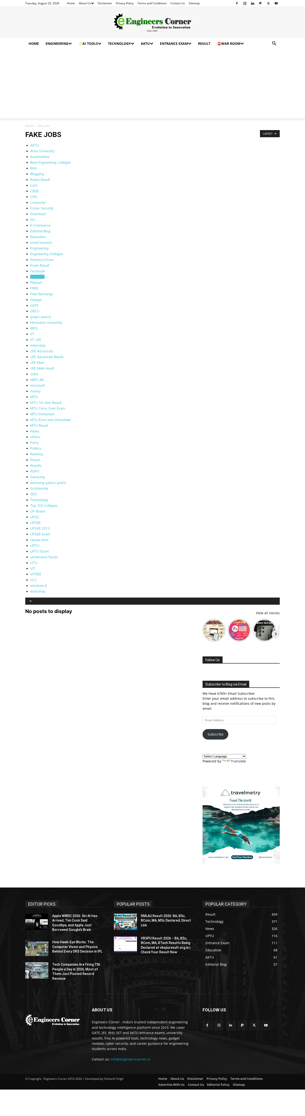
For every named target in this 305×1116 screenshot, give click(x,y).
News (34, 431)
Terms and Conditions (152, 3)
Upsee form (39, 540)
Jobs (34, 374)
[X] (268, 3)
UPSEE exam (40, 534)
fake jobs (37, 277)
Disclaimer (105, 3)
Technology (119, 43)
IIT (32, 334)
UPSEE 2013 (40, 528)
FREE (34, 288)
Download (38, 214)
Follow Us (212, 660)
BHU (33, 168)
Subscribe (216, 734)
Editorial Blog (40, 231)
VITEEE (35, 574)
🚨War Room (228, 43)
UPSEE (35, 523)
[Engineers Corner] (152, 22)
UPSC (34, 517)
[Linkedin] (252, 3)
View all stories (268, 613)
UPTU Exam (39, 551)
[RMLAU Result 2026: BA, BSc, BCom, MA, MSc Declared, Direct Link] (125, 922)
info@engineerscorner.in (130, 1059)
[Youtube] (276, 3)
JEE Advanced (41, 351)
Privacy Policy (125, 3)
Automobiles (39, 157)
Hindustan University (46, 322)
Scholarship (39, 488)
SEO (33, 494)
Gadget (36, 300)
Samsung (37, 477)
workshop (38, 591)
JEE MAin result (42, 368)
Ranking (36, 454)
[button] (274, 44)
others (35, 437)
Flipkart (36, 282)
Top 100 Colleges (43, 505)
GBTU (34, 311)
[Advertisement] (152, 85)
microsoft (37, 385)
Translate (238, 761)
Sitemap (194, 3)
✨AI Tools (88, 43)
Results (35, 465)
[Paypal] (260, 3)
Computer (38, 202)
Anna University (42, 151)
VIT (33, 568)
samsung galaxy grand (48, 483)
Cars (33, 185)
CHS (33, 197)
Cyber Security (42, 208)
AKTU (145, 43)
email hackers (41, 242)
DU (32, 220)
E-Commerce (40, 225)
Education (38, 237)
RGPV (34, 471)
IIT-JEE (35, 340)
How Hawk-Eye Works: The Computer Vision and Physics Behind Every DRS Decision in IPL (77, 946)
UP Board (37, 511)
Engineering (57, 43)
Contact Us (177, 3)
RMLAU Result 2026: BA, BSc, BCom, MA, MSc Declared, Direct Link (166, 920)
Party (34, 443)
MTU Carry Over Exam (47, 408)
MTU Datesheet (42, 414)
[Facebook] (236, 3)
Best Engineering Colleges (50, 162)
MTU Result (39, 425)
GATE (34, 305)
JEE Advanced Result (46, 357)
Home (71, 3)
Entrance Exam (174, 43)
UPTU (34, 545)
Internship (38, 345)
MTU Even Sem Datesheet (50, 420)
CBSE (34, 191)
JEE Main (37, 362)
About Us (85, 3)
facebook (37, 271)
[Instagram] (244, 3)
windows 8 (38, 585)
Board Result (40, 180)
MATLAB (37, 380)
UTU (33, 563)
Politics (35, 448)
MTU (34, 397)
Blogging (37, 174)
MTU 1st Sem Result (45, 403)
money (35, 391)
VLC (33, 580)
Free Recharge (41, 294)
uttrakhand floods (44, 557)
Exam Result (39, 265)
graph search (40, 317)
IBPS (34, 328)
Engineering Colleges (46, 254)
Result (204, 43)
